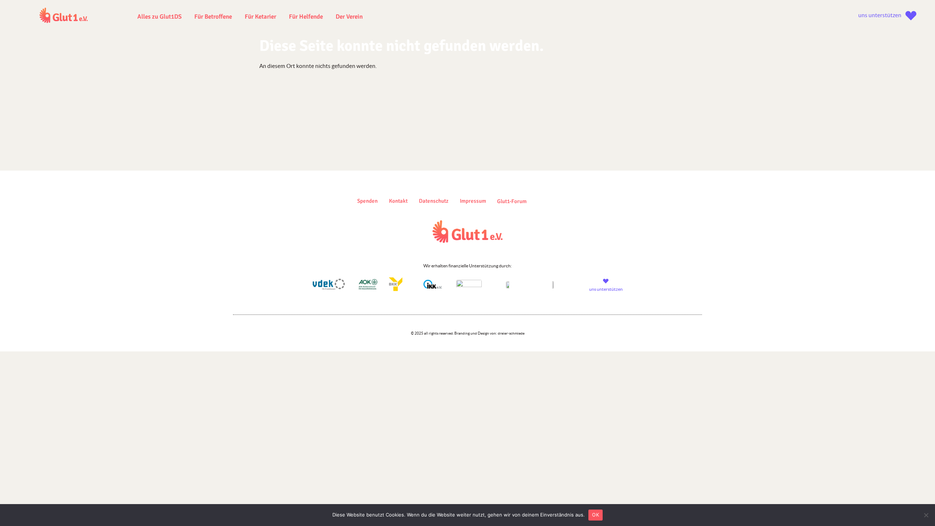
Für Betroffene (213, 16)
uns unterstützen (879, 15)
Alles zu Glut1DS (159, 16)
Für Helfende (306, 16)
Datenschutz (434, 201)
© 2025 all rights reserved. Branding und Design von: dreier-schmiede (467, 333)
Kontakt (398, 201)
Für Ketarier (260, 16)
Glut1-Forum (512, 201)
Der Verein (349, 16)
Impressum (473, 201)
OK (595, 515)
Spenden (367, 201)
